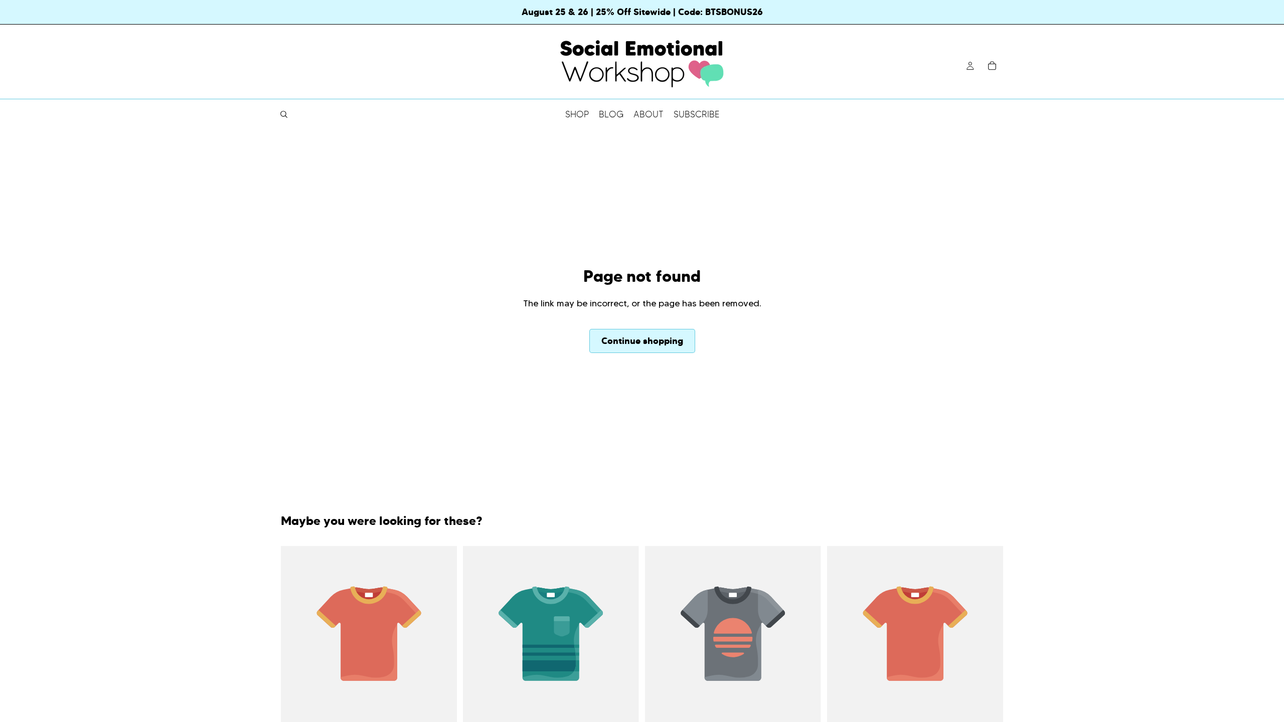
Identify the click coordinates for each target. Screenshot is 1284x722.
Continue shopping (642, 340)
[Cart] (992, 66)
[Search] (284, 114)
